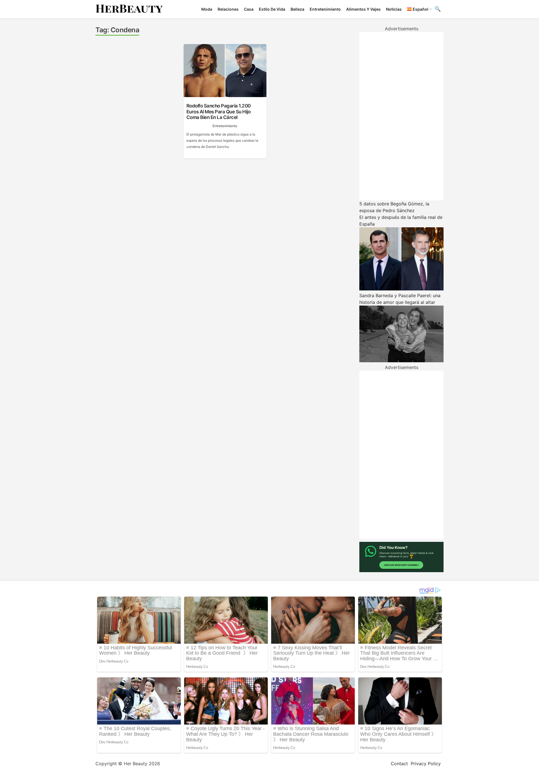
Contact (399, 763)
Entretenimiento (325, 9)
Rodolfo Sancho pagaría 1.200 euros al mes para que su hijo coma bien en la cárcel (218, 111)
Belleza (297, 9)
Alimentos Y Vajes (363, 9)
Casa (248, 9)
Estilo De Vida (272, 9)
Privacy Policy (426, 763)
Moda (206, 9)
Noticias (394, 9)
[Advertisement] (401, 116)
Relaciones (228, 9)
